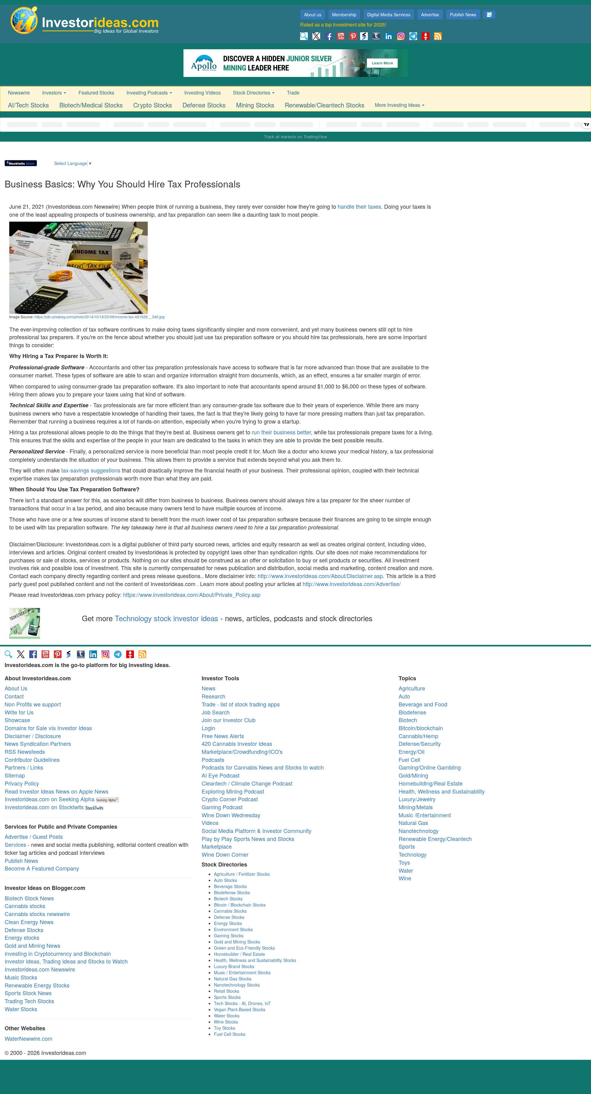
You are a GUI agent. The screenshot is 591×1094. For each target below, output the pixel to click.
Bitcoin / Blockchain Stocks (240, 905)
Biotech (408, 720)
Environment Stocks (233, 929)
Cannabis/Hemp (418, 736)
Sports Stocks (227, 997)
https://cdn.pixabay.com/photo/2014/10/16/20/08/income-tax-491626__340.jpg (99, 316)
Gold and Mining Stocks (237, 942)
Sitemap (15, 775)
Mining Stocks (255, 104)
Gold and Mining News (32, 945)
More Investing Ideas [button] (398, 104)
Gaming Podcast (222, 807)
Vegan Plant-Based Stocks (239, 1009)
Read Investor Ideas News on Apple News (56, 791)
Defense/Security (420, 743)
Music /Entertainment (425, 815)
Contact (14, 696)
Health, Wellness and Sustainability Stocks (255, 960)
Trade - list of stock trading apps (241, 704)
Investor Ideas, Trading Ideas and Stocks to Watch (66, 961)
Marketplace (217, 846)
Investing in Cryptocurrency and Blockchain (58, 953)
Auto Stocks (225, 880)
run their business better (281, 432)
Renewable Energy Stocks (37, 985)
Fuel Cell (409, 759)
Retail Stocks (226, 991)
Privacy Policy (22, 783)
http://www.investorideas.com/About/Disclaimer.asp (320, 576)
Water (406, 870)
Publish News (463, 14)
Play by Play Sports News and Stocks (248, 839)
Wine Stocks (226, 1022)
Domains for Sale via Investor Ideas (48, 728)
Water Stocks (21, 1009)
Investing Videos (202, 92)
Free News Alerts (223, 736)
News (208, 688)
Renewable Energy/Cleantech (435, 839)
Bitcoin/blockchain (421, 728)
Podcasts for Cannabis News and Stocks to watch (263, 767)
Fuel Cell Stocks (229, 1034)
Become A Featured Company (42, 868)
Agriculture (412, 688)
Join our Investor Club (228, 720)
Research (213, 696)
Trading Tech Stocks (29, 1001)
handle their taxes (359, 206)
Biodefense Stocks (232, 892)
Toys (404, 862)
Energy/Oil (411, 751)
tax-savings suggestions (90, 470)
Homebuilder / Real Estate (239, 954)
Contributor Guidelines (32, 759)
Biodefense (412, 712)
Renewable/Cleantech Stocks (324, 104)
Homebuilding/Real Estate (431, 783)
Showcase (17, 720)
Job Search (216, 712)
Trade (293, 92)
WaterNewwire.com (28, 1038)
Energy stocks (22, 937)
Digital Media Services (388, 14)
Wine (405, 878)
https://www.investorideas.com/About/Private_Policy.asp (191, 594)
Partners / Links (24, 767)
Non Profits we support (33, 704)
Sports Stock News (28, 993)
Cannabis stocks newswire (37, 914)
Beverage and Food (423, 704)
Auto (404, 696)
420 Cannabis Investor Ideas (237, 743)
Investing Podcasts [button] (148, 92)
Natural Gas (413, 822)
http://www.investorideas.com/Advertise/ (352, 584)
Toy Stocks (224, 1028)
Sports (407, 846)
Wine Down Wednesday (231, 815)
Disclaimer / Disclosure (33, 736)
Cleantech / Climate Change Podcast (247, 783)
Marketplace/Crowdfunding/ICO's (242, 751)
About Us (16, 688)
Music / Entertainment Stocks (242, 972)
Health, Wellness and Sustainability (442, 791)
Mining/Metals (416, 807)
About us (312, 14)
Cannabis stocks (25, 906)
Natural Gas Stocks (232, 978)
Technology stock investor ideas (166, 618)
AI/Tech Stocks (28, 104)
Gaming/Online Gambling (430, 767)
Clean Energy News (29, 922)
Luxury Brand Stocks (234, 966)
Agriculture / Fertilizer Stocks (242, 874)
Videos (210, 822)
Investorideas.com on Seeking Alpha (49, 799)
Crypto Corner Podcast (230, 799)
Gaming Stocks (228, 935)
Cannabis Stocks (230, 911)
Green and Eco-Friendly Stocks (244, 948)
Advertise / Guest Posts (34, 836)
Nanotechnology (419, 831)
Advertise (430, 14)
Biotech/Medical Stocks (91, 104)
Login (208, 728)
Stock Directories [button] (252, 92)
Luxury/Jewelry (417, 799)
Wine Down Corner (225, 854)
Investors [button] (52, 92)
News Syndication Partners (38, 743)
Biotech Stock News (29, 898)
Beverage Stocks (230, 886)
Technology (413, 854)
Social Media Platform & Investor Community (257, 831)
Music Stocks (21, 977)
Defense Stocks (204, 104)
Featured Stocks (96, 92)
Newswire (19, 92)
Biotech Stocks (228, 898)
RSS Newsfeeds (25, 751)
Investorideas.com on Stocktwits (44, 807)
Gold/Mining (413, 775)
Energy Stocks (228, 923)
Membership (344, 14)
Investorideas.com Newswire (40, 969)
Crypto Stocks (152, 104)
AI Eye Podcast (220, 775)
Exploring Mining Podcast (233, 791)
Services (15, 844)
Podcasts (213, 759)
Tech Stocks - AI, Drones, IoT (242, 1003)
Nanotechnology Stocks (237, 985)
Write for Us (19, 712)
